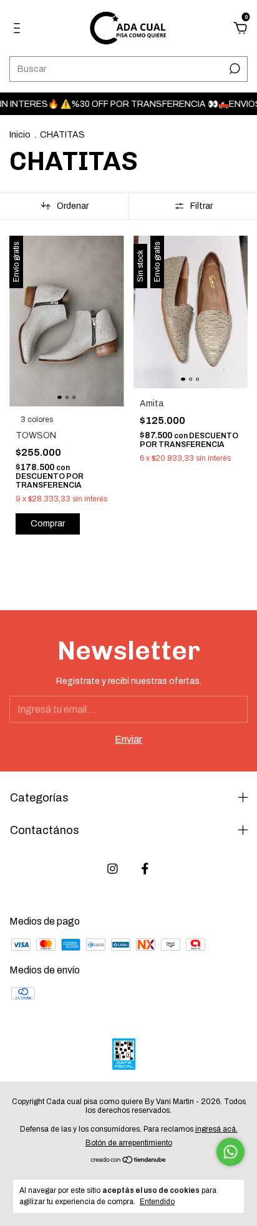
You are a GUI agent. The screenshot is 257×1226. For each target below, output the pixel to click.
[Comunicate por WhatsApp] (230, 1152)
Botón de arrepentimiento (128, 1142)
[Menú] (19, 28)
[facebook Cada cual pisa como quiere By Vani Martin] (145, 869)
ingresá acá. (216, 1129)
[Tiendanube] (129, 1160)
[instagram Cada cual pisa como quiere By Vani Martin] (113, 869)
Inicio (20, 134)
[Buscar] (234, 69)
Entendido (157, 1201)
